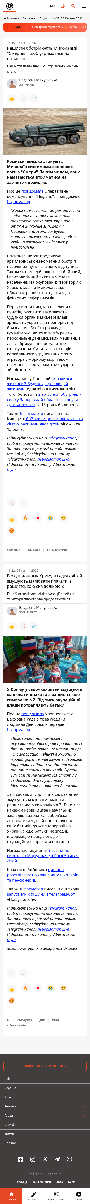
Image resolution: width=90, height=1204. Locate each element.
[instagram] (32, 1159)
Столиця (21, 1182)
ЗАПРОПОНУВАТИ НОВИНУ (45, 1066)
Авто (59, 1182)
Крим (55, 1020)
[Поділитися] (23, 98)
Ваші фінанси (41, 1182)
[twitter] (45, 1159)
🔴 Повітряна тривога (44, 27)
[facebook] (20, 1159)
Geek (71, 1182)
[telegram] (57, 1159)
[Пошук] (73, 6)
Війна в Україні (57, 550)
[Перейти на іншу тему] (63, 6)
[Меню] (84, 6)
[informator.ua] (9, 6)
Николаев (33, 550)
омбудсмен (24, 1020)
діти (42, 1020)
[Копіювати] (33, 98)
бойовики (13, 550)
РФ (8, 1020)
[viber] (69, 1159)
